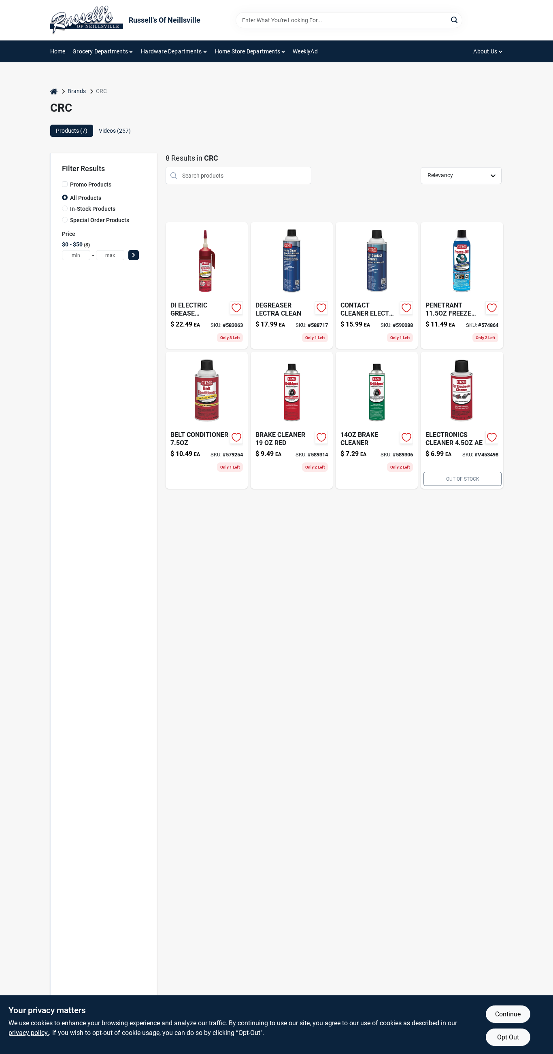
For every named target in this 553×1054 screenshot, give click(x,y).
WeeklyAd (305, 51)
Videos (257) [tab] (115, 130)
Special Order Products (99, 220)
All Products (85, 198)
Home (58, 51)
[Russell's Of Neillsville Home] (86, 20)
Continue (508, 1014)
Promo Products (90, 184)
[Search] (455, 19)
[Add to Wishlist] (236, 307)
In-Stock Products (92, 209)
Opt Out (508, 1037)
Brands (77, 91)
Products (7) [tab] (71, 130)
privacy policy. (29, 1033)
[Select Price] (133, 255)
